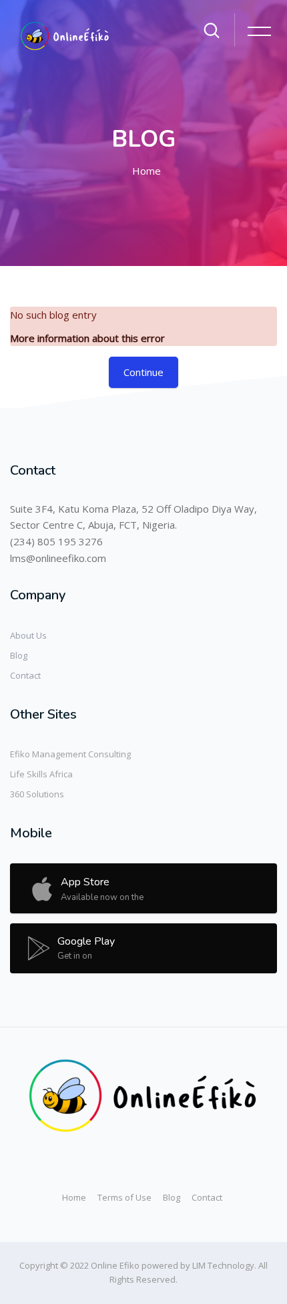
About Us (28, 635)
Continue (143, 372)
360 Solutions (37, 794)
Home (146, 170)
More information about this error (87, 338)
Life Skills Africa (41, 774)
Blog (18, 655)
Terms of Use (124, 1197)
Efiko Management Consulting (70, 754)
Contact (25, 675)
